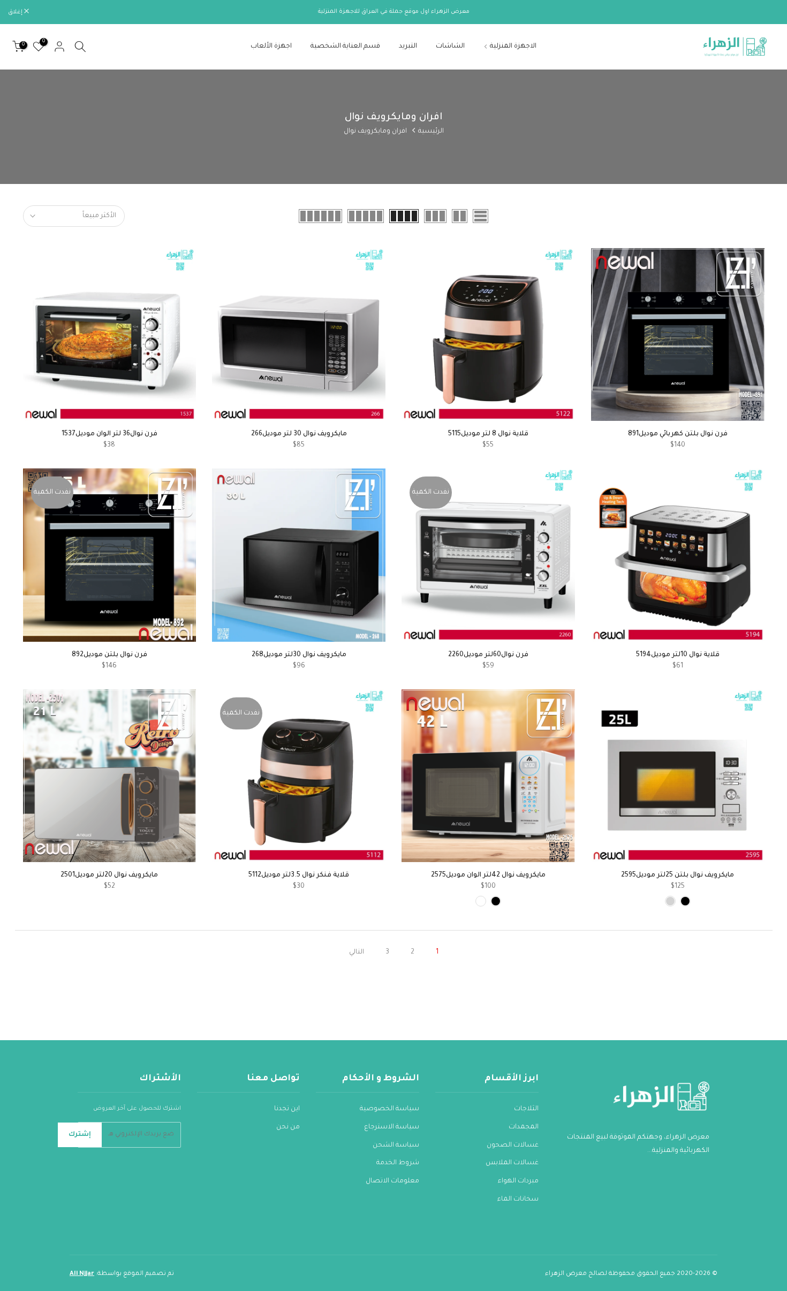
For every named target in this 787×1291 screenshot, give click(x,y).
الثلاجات (526, 1109)
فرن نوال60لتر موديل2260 (488, 655)
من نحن (288, 1127)
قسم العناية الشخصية (345, 46)
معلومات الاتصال (392, 1181)
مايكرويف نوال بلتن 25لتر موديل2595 (677, 875)
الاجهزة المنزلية (513, 46)
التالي (356, 952)
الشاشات (450, 46)
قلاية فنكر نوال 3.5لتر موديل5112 (298, 875)
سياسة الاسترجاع (391, 1127)
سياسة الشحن (396, 1145)
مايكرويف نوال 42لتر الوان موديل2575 (488, 875)
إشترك (80, 1135)
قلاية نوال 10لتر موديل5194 (678, 655)
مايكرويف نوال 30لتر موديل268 (299, 655)
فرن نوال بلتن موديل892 (109, 655)
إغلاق (766, 12)
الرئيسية (431, 131)
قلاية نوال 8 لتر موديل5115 (488, 434)
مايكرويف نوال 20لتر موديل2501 (109, 875)
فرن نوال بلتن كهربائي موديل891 (678, 434)
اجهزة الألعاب (271, 46)
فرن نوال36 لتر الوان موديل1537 (109, 434)
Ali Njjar (82, 1274)
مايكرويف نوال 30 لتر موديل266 (299, 434)
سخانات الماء (518, 1199)
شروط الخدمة (397, 1163)
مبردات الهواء (518, 1181)
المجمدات (524, 1127)
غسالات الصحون (513, 1145)
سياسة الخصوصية (389, 1109)
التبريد (408, 46)
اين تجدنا (287, 1109)
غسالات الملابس (512, 1163)
